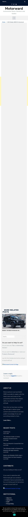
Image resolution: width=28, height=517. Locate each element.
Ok (14, 514)
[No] (26, 511)
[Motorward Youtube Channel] (16, 4)
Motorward (14, 8)
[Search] (24, 2)
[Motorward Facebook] (12, 4)
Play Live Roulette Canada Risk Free (13, 443)
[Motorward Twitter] (14, 4)
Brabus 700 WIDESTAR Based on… (11, 330)
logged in (13, 376)
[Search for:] (7, 2)
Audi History (6, 432)
